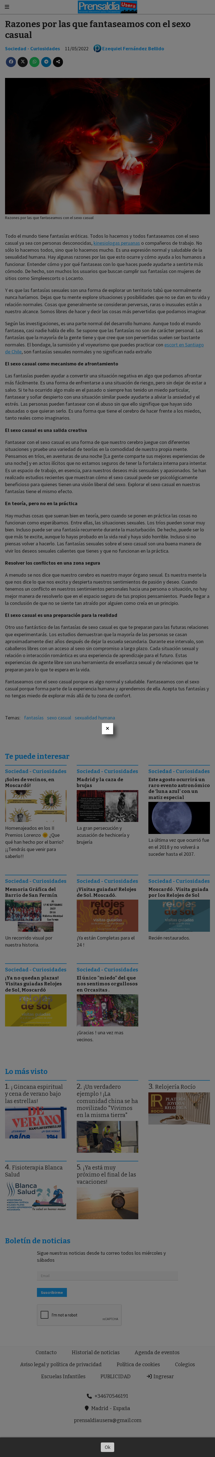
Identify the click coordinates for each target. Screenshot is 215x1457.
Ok (108, 1447)
